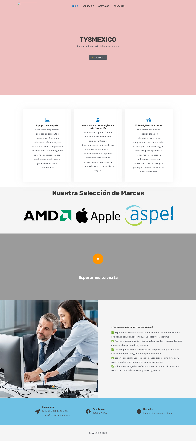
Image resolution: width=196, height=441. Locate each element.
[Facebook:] (88, 411)
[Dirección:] (37, 411)
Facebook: (99, 409)
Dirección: (48, 407)
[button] (25, 215)
